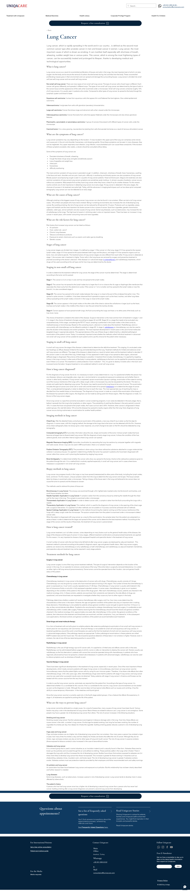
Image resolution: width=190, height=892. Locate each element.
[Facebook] (167, 847)
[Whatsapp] (158, 847)
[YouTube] (171, 847)
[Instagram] (163, 847)
